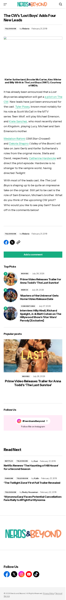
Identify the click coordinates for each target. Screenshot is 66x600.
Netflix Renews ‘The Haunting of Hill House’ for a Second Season (31, 467)
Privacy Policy (48, 593)
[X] (14, 574)
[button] (5, 4)
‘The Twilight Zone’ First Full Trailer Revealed (32, 482)
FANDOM (9, 478)
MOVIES (24, 274)
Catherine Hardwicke (42, 158)
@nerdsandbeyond (33, 421)
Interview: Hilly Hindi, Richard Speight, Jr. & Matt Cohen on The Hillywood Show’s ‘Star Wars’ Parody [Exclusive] (40, 315)
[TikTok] (36, 574)
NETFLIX (9, 461)
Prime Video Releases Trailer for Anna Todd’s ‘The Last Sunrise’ (40, 281)
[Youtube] (29, 574)
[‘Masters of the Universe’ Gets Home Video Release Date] (10, 295)
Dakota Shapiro (19, 143)
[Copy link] (18, 242)
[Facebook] (7, 574)
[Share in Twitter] (12, 242)
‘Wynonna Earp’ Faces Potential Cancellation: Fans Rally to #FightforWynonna (33, 498)
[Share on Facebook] (6, 242)
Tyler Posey (22, 106)
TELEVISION (10, 29)
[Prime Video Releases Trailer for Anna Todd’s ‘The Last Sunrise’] (10, 279)
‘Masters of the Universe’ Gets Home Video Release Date (39, 297)
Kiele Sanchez (18, 121)
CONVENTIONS (28, 306)
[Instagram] (21, 574)
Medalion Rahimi (14, 138)
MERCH (24, 290)
